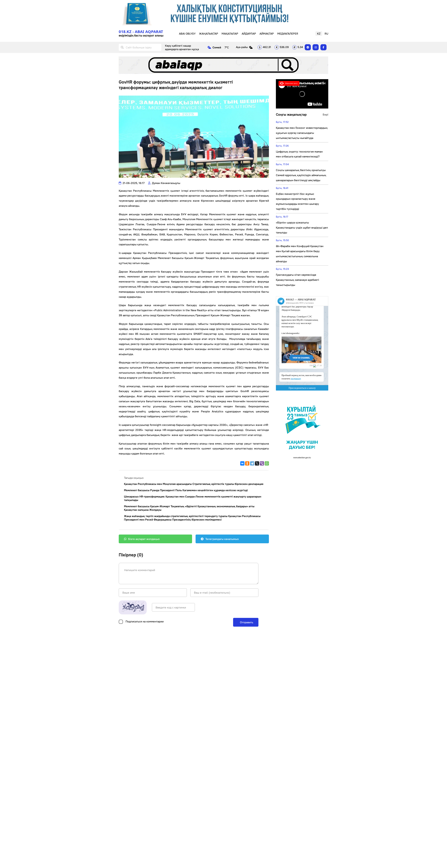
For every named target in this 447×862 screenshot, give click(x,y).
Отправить (246, 622)
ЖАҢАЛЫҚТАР (208, 33)
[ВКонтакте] (242, 463)
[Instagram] (316, 47)
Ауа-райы (242, 47)
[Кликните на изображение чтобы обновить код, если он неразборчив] (133, 607)
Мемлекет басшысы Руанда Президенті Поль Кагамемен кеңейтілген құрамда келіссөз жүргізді (186, 490)
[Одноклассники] (247, 463)
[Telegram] (308, 47)
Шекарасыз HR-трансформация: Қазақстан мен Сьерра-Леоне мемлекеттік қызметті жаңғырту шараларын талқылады (192, 498)
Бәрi (325, 114)
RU (326, 33)
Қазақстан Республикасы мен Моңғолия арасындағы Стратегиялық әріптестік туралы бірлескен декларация (193, 484)
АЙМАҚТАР (266, 33)
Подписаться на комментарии (145, 621)
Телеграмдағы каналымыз (222, 539)
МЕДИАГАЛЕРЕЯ (287, 33)
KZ (318, 33)
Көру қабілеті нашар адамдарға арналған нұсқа (182, 47)
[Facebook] (323, 47)
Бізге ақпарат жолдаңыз (144, 539)
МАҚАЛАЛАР (230, 33)
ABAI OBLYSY (187, 33)
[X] (257, 463)
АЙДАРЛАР (249, 33)
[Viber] (262, 463)
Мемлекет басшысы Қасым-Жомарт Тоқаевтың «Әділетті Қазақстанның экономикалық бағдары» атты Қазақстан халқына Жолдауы (189, 507)
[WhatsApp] (267, 463)
